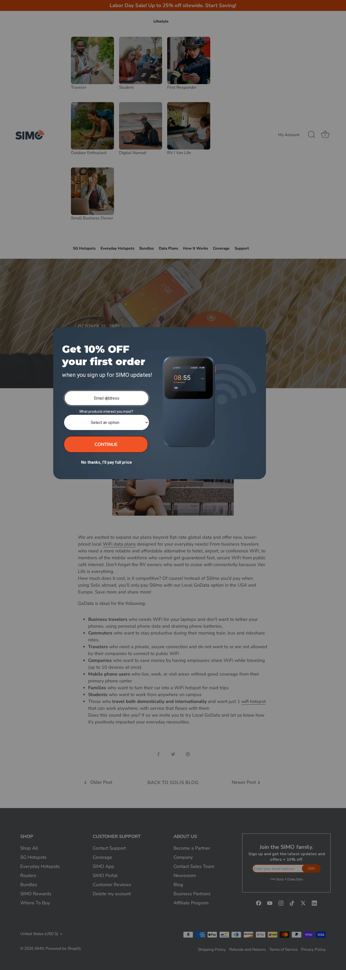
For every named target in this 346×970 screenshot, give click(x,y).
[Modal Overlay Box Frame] (159, 403)
